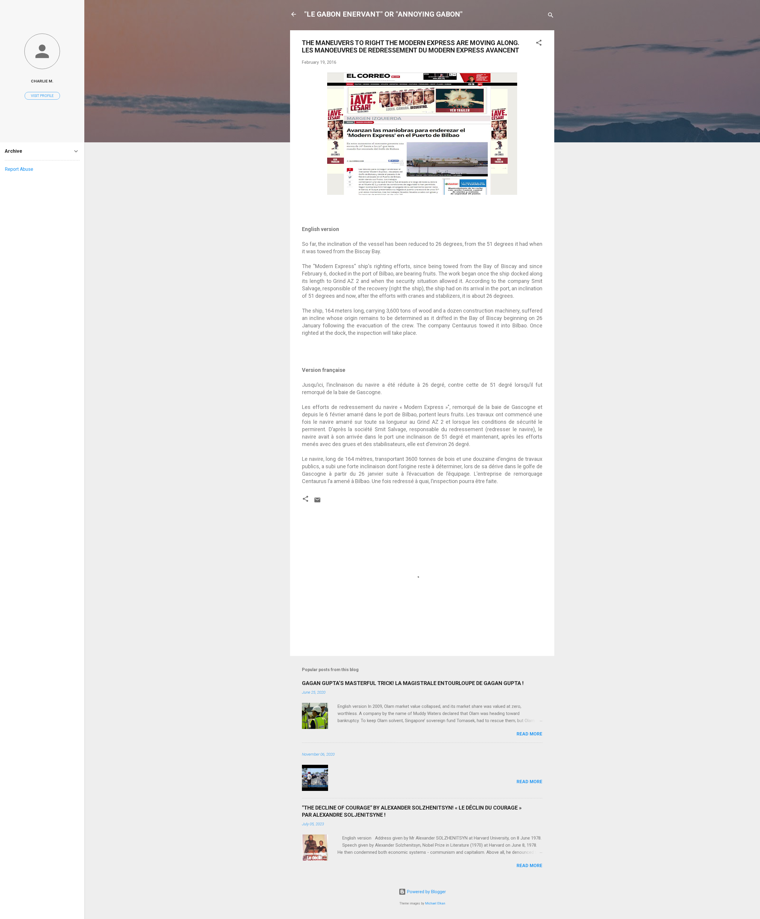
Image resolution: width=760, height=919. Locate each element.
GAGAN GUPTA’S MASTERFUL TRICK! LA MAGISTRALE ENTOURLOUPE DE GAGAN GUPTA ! (413, 683)
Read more (529, 734)
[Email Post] (317, 502)
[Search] (550, 16)
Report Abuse (19, 169)
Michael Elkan (435, 903)
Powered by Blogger (426, 891)
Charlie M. (42, 81)
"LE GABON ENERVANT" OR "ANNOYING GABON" (383, 14)
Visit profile (42, 96)
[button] (538, 43)
